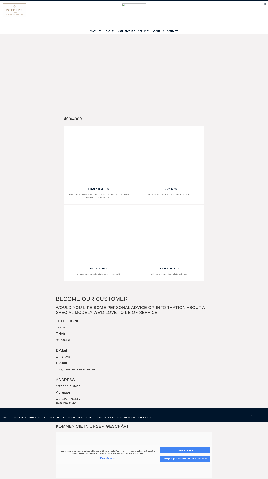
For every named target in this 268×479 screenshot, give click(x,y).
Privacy (253, 416)
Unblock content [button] (185, 450)
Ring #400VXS (169, 268)
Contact (172, 31)
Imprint (261, 416)
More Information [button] (108, 458)
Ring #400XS (98, 268)
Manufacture (126, 31)
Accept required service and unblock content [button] (185, 459)
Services (144, 31)
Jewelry (109, 31)
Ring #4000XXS (98, 189)
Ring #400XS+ (169, 189)
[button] (263, 16)
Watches (95, 31)
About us (158, 31)
